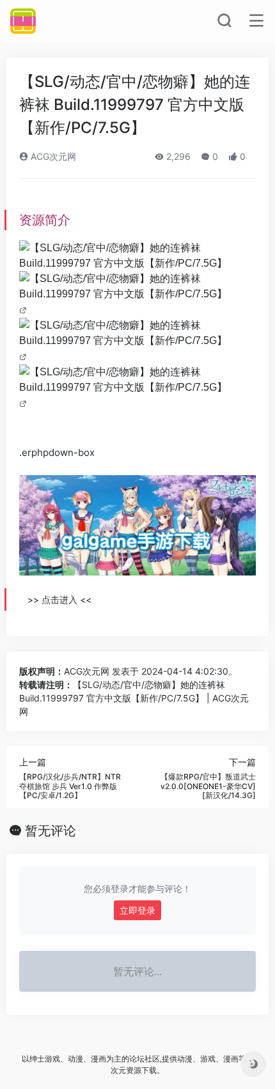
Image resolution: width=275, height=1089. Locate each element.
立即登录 (137, 910)
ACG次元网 (52, 156)
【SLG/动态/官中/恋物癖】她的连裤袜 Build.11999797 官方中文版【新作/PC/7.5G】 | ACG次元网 (134, 698)
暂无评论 (50, 830)
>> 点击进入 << (59, 599)
